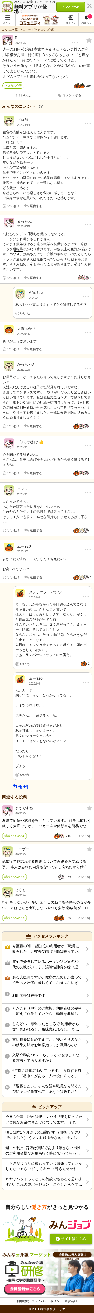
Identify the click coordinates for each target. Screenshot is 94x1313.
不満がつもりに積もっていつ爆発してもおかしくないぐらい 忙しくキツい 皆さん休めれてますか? (43, 1166)
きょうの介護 (46, 29)
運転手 (18, 249)
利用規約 (23, 1301)
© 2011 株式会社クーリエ (47, 1309)
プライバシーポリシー (47, 1301)
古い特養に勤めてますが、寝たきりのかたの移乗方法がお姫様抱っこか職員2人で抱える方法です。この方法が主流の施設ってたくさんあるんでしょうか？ (47, 1042)
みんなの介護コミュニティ (17, 29)
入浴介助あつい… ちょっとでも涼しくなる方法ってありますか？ (45, 1057)
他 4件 (23, 787)
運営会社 (71, 1301)
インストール (71, 6)
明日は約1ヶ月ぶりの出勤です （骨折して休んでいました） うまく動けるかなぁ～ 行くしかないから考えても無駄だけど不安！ (43, 1135)
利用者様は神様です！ (30, 995)
